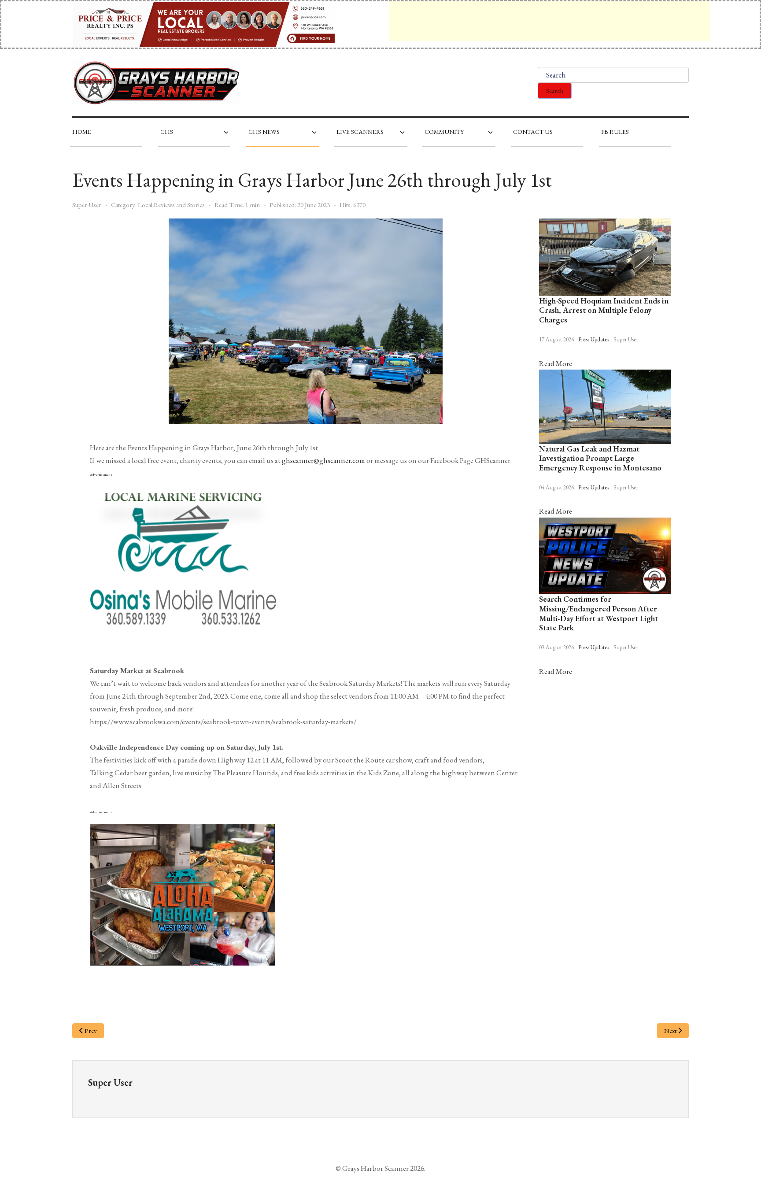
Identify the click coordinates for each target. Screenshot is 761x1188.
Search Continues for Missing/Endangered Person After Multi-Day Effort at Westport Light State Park (598, 613)
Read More (555, 363)
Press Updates (593, 339)
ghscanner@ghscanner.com (323, 460)
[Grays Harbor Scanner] (156, 83)
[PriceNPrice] (205, 23)
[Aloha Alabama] (182, 893)
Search (554, 90)
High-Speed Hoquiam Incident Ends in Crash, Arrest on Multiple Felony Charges (604, 310)
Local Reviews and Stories (171, 204)
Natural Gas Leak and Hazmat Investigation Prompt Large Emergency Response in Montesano (600, 458)
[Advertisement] (549, 21)
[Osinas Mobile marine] (183, 556)
